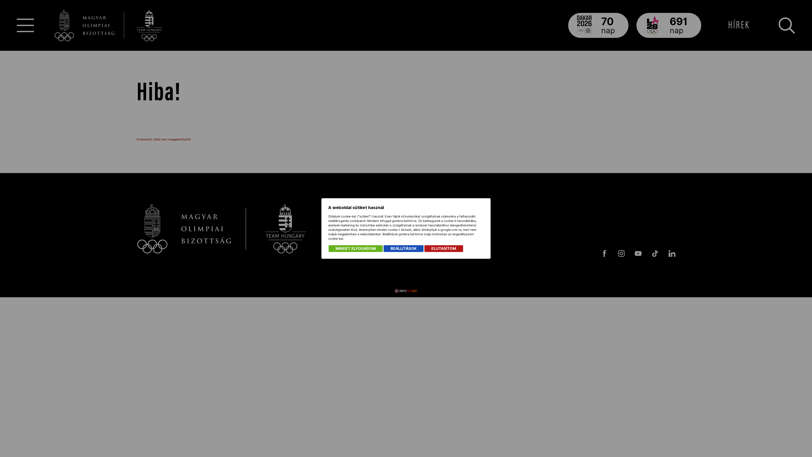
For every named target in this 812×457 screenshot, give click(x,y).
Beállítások (404, 248)
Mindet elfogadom (356, 248)
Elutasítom (443, 248)
